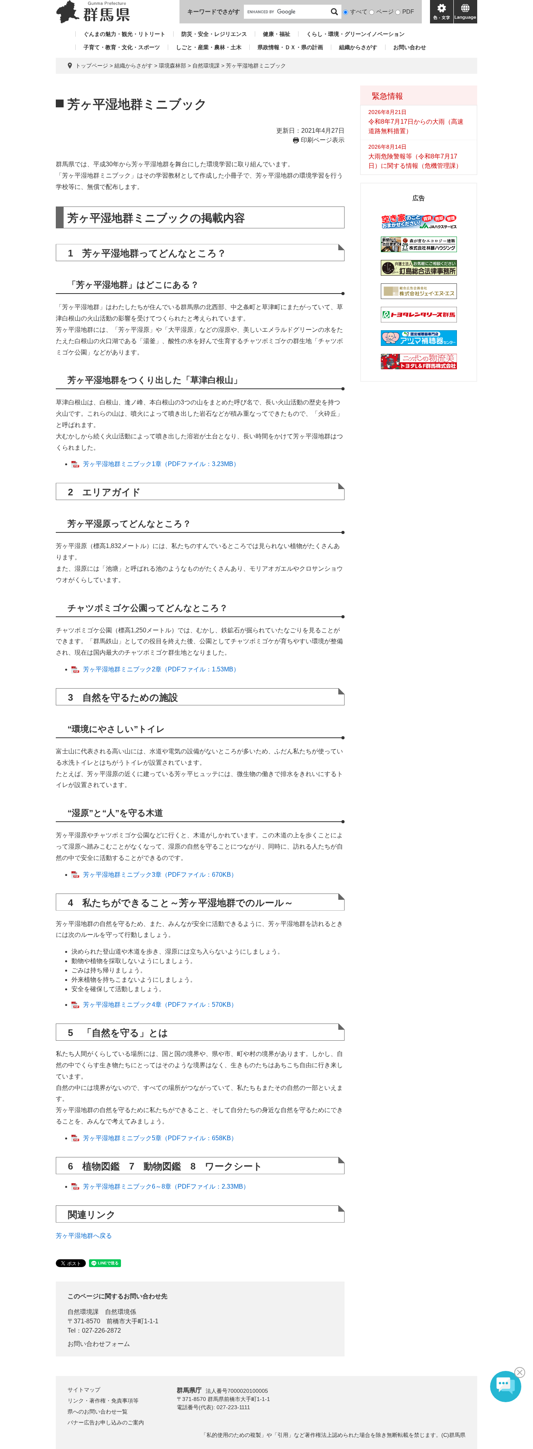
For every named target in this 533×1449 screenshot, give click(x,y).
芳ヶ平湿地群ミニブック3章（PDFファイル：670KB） (160, 874)
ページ (385, 11)
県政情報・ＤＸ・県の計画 (290, 47)
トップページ (91, 65)
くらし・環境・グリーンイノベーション (355, 34)
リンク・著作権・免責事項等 (103, 1400)
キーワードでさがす (213, 11)
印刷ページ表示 (323, 140)
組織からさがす (358, 47)
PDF (408, 11)
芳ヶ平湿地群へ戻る (84, 1235)
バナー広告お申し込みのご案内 (106, 1422)
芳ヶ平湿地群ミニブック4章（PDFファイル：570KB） (160, 1004)
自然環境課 (206, 65)
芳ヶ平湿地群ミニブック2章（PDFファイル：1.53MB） (161, 669)
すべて (359, 11)
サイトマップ (84, 1390)
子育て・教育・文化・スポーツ (122, 47)
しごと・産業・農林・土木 (209, 47)
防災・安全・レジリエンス (214, 34)
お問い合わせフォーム (99, 1343)
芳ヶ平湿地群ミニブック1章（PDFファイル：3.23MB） (161, 464)
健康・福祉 (276, 34)
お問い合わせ (409, 47)
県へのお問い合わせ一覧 (98, 1411)
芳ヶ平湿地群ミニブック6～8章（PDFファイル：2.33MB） (166, 1186)
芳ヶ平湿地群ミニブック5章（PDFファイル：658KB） (160, 1138)
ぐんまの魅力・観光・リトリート (124, 34)
